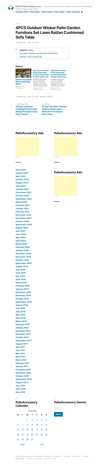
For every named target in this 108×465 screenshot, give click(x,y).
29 (27, 439)
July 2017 (20, 347)
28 (23, 439)
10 (37, 425)
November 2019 (23, 257)
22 (27, 434)
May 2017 (20, 353)
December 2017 (23, 331)
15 (27, 429)
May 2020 (20, 237)
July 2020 (20, 231)
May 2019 (20, 276)
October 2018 (22, 299)
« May (22, 444)
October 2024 (22, 179)
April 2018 (21, 318)
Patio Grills (47, 458)
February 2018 (22, 324)
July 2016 (20, 385)
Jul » (42, 444)
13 (18, 429)
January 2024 (22, 189)
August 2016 (22, 382)
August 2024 (22, 183)
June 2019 (21, 273)
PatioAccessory (21, 42)
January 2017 (22, 366)
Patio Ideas (35, 12)
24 (37, 434)
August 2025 (22, 173)
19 (46, 429)
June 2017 (20, 350)
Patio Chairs (38, 458)
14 (23, 429)
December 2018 (23, 292)
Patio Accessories (47, 96)
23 (32, 434)
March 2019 (21, 282)
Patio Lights (59, 12)
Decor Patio (29, 458)
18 (42, 429)
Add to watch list (35, 57)
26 (46, 434)
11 (41, 425)
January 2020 (22, 250)
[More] (82, 12)
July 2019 (20, 270)
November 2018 (23, 295)
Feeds (54, 458)
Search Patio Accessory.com (28, 6)
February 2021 (22, 211)
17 (37, 429)
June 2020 (21, 234)
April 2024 (21, 186)
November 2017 (23, 334)
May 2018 (20, 315)
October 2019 (22, 260)
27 (18, 439)
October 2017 (22, 337)
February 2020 (23, 247)
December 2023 (23, 192)
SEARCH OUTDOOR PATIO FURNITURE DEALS (23, 82)
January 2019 (22, 289)
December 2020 (23, 215)
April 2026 (21, 170)
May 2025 (20, 176)
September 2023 (24, 199)
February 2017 (22, 363)
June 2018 (21, 311)
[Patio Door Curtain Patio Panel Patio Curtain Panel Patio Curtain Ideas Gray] (42, 79)
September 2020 (24, 224)
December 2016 (23, 369)
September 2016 (24, 379)
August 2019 (22, 266)
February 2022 (23, 205)
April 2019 (21, 279)
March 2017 (21, 360)
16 (32, 429)
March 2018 (21, 321)
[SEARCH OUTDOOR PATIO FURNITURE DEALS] (24, 73)
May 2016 (20, 392)
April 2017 (20, 356)
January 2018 (22, 327)
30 (32, 439)
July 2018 (20, 308)
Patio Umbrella (73, 12)
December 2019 (23, 253)
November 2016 (23, 373)
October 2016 (22, 376)
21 (23, 434)
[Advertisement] (27, 146)
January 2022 (22, 208)
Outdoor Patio (22, 12)
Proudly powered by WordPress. (42, 456)
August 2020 (22, 228)
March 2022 (21, 202)
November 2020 (23, 218)
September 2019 (24, 263)
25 (42, 434)
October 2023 (22, 195)
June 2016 (21, 389)
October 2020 (22, 221)
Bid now (23, 57)
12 (46, 425)
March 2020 (21, 244)
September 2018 (24, 302)
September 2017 (24, 340)
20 (18, 434)
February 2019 (22, 286)
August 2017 (22, 344)
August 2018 (22, 305)
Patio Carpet (47, 12)
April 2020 (21, 241)
